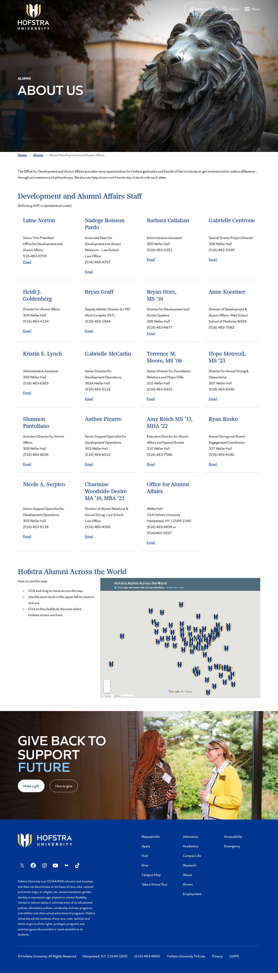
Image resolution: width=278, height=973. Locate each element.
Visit (145, 855)
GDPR (234, 956)
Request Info (151, 836)
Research (189, 865)
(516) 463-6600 (147, 956)
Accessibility (233, 836)
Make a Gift (203, 9)
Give (145, 865)
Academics (191, 846)
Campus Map (151, 874)
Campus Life (192, 855)
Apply (146, 846)
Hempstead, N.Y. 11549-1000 (104, 956)
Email (27, 262)
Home (22, 155)
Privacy (217, 956)
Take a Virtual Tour (154, 884)
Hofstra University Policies (186, 956)
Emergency (232, 846)
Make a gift (31, 786)
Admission (190, 836)
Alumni (38, 155)
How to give (63, 786)
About (187, 874)
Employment (192, 893)
